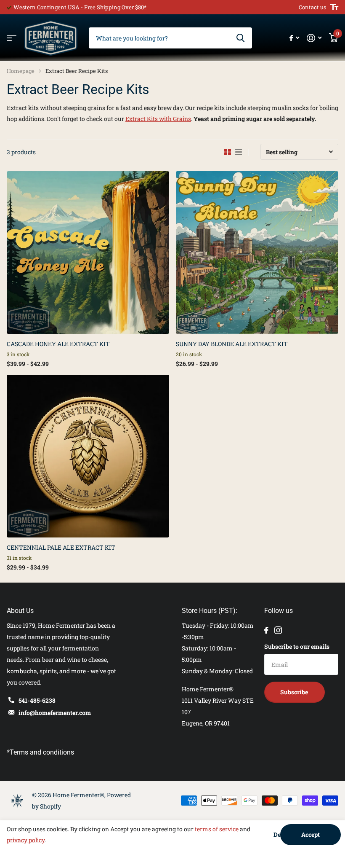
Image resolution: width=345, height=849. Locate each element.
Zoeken (240, 37)
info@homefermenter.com (55, 713)
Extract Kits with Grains (158, 119)
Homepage (20, 71)
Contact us (312, 7)
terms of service (217, 829)
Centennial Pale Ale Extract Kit (61, 547)
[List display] (238, 152)
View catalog (11, 38)
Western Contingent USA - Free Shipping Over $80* (79, 7)
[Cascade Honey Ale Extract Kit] (88, 252)
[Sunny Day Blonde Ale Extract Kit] (257, 252)
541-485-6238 (37, 700)
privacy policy (26, 840)
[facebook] (266, 630)
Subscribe (294, 692)
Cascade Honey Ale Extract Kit (58, 344)
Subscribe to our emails (296, 646)
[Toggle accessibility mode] (334, 7)
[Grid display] (227, 152)
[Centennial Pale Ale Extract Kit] (88, 456)
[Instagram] (278, 630)
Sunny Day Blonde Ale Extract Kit (232, 344)
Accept (310, 834)
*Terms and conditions (40, 752)
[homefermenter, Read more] (294, 38)
